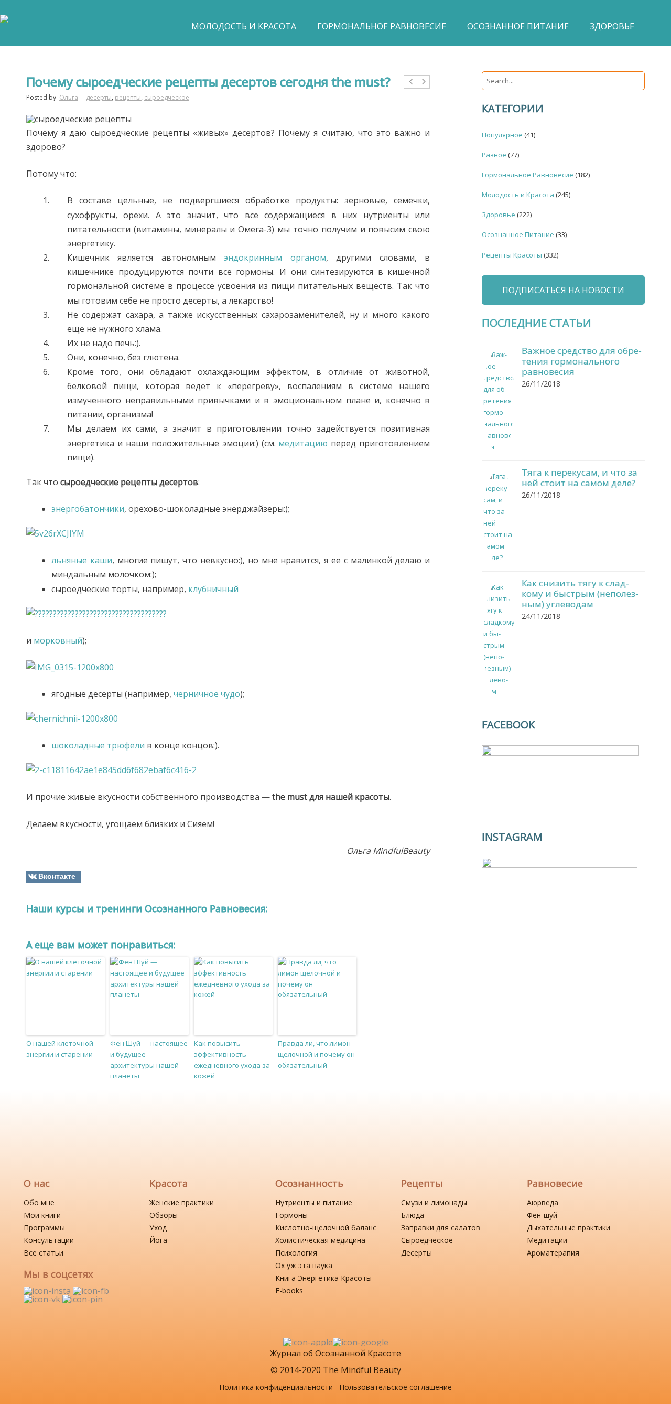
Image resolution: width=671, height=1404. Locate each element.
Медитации (547, 1240)
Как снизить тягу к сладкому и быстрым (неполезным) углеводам (580, 593)
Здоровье (498, 214)
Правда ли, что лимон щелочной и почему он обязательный (316, 1054)
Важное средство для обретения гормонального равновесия (582, 361)
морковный (58, 640)
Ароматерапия (553, 1253)
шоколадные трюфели (98, 745)
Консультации (49, 1240)
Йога (158, 1240)
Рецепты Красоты (512, 255)
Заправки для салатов (440, 1227)
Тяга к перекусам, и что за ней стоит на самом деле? (579, 477)
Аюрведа (542, 1202)
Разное (494, 154)
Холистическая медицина (320, 1240)
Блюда (412, 1215)
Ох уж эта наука (303, 1265)
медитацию (303, 443)
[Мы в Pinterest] (82, 1299)
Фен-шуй (542, 1215)
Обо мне (39, 1202)
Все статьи (43, 1253)
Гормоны (291, 1215)
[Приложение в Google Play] (360, 1342)
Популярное (502, 135)
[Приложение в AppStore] (308, 1342)
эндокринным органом (275, 257)
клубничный (213, 589)
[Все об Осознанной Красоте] (4, 24)
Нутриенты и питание (313, 1202)
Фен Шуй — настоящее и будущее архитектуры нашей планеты (149, 1059)
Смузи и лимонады (434, 1202)
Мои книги (42, 1215)
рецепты (128, 97)
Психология (296, 1253)
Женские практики (181, 1202)
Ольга (68, 97)
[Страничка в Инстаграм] (48, 1290)
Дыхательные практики (568, 1227)
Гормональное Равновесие (527, 174)
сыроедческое (166, 97)
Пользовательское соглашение (395, 1387)
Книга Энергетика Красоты (323, 1278)
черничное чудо (207, 694)
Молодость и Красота (518, 194)
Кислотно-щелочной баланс (325, 1227)
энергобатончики (87, 509)
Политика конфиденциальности (276, 1387)
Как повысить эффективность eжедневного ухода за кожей (232, 1059)
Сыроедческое (427, 1240)
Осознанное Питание (518, 234)
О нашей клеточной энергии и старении (59, 1048)
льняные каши (81, 560)
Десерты (416, 1253)
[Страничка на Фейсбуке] (91, 1290)
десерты (99, 97)
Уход (158, 1227)
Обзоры (163, 1215)
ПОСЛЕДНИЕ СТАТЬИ (536, 323)
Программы (44, 1227)
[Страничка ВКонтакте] (43, 1299)
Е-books (289, 1290)
